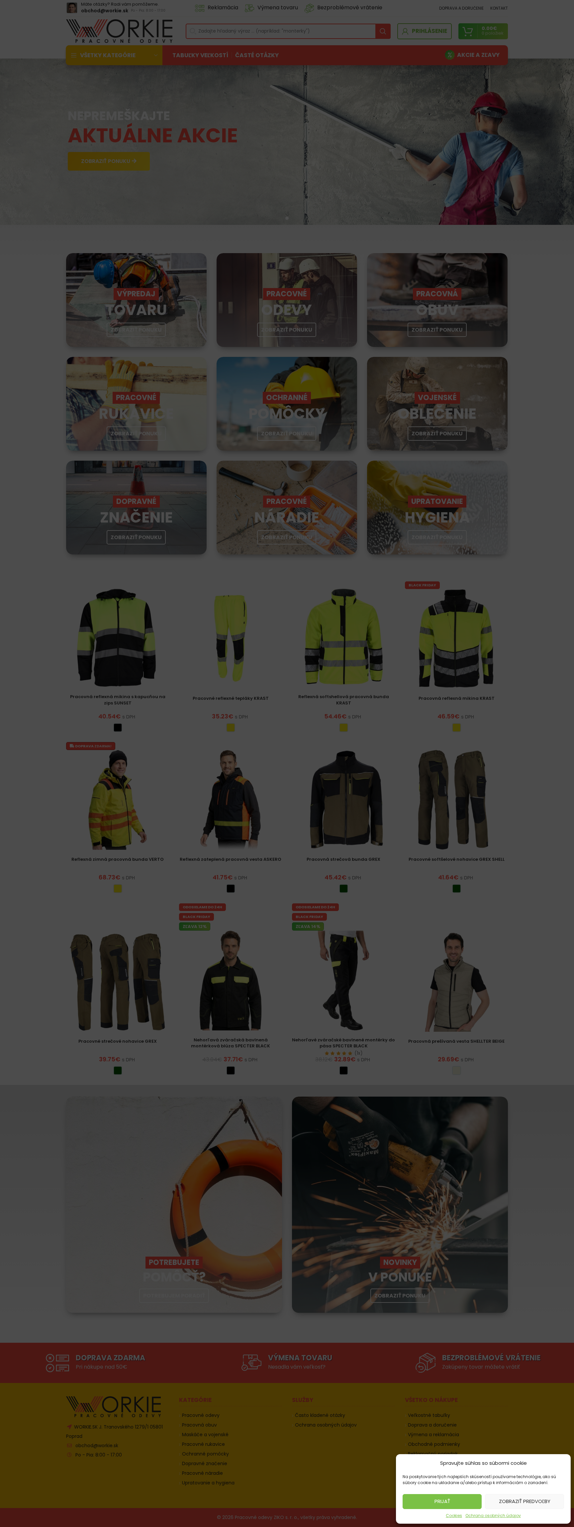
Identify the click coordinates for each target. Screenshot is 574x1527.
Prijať (442, 1501)
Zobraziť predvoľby (524, 1501)
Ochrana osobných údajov (493, 1515)
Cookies (454, 1515)
